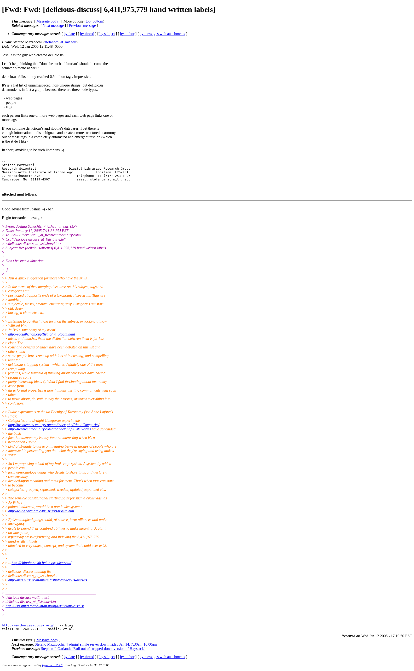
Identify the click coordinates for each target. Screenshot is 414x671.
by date (69, 34)
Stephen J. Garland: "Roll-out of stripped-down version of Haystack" (93, 649)
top (88, 21)
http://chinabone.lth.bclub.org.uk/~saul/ (41, 563)
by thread (87, 34)
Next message (53, 25)
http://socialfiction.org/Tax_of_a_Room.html (41, 334)
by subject (107, 34)
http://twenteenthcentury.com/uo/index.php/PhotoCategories (53, 425)
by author (127, 34)
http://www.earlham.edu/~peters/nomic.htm (41, 511)
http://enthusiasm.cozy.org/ (28, 625)
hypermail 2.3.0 (52, 665)
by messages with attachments (162, 34)
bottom (97, 21)
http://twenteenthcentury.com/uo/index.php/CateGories (49, 429)
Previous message (82, 25)
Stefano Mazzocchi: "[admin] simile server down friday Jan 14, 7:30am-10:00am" (96, 644)
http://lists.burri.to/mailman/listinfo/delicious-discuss (47, 580)
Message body (47, 21)
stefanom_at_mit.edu (60, 42)
